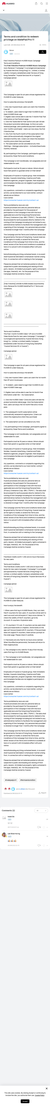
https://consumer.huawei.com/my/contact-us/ (21, 200)
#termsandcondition (27, 780)
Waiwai (11, 50)
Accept (25, 1101)
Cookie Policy (39, 1095)
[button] (36, 3)
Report (43, 793)
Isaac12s (11, 816)
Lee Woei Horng (14, 833)
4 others (22, 789)
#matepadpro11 (10, 780)
